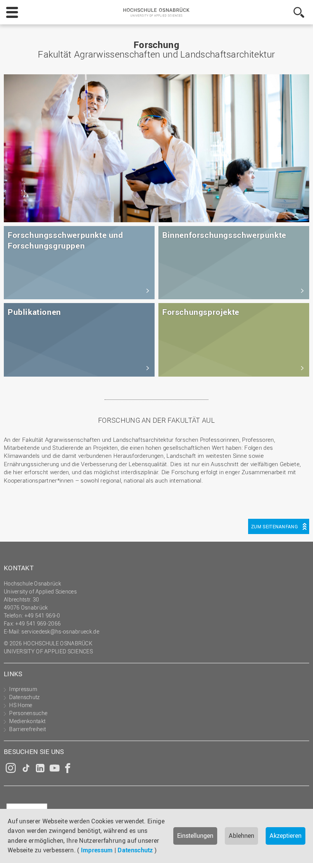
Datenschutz (135, 850)
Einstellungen (195, 835)
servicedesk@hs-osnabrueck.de (60, 631)
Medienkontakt (27, 721)
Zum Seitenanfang (274, 526)
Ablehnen (241, 835)
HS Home (20, 705)
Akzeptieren (285, 835)
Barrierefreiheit (27, 729)
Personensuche (28, 713)
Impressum (97, 850)
